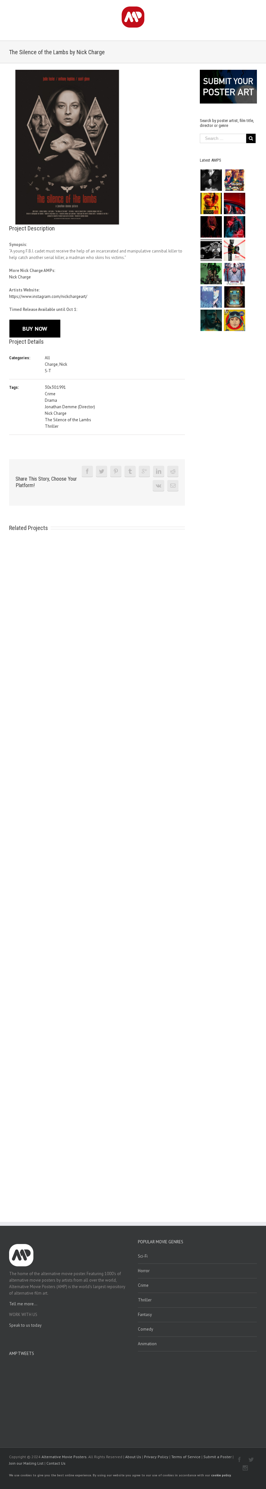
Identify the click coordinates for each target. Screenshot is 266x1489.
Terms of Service (185, 1456)
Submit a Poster (217, 1456)
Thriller (51, 426)
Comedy (145, 1329)
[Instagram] (245, 1468)
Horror (144, 1271)
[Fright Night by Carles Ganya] (211, 250)
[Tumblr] (130, 471)
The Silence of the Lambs (68, 420)
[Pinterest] (115, 471)
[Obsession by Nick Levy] (211, 203)
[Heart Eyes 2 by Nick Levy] (234, 227)
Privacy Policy (156, 1456)
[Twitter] (101, 471)
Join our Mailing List (26, 1463)
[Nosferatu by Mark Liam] (211, 180)
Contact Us (56, 1463)
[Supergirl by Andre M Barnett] (211, 227)
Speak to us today (25, 1325)
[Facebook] (87, 471)
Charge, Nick (56, 364)
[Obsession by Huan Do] (234, 203)
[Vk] (158, 485)
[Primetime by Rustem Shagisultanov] (211, 297)
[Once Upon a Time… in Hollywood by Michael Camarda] (234, 180)
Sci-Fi (143, 1256)
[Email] (172, 485)
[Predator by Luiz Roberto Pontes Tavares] (211, 273)
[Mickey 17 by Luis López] (234, 320)
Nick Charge (20, 277)
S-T (48, 371)
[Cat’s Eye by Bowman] (234, 297)
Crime (50, 394)
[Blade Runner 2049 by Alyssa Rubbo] (211, 320)
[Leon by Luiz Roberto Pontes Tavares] (234, 250)
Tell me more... (23, 1304)
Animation (147, 1344)
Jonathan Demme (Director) (70, 407)
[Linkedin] (158, 471)
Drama (51, 400)
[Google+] (144, 471)
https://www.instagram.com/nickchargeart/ (48, 296)
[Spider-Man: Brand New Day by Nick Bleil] (234, 273)
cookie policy (221, 1475)
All (47, 358)
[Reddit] (172, 471)
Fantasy (145, 1314)
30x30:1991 (55, 387)
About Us (133, 1456)
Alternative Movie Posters (64, 1456)
